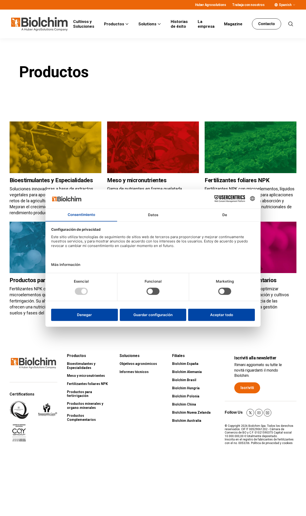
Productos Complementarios (81, 418)
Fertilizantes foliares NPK (237, 180)
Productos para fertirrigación (79, 394)
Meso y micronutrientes (136, 180)
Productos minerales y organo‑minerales (85, 406)
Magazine (233, 24)
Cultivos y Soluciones (83, 24)
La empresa (206, 24)
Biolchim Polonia (185, 396)
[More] (294, 4)
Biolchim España (185, 364)
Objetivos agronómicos (138, 364)
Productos (114, 24)
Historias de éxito (179, 24)
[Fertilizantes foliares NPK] (250, 147)
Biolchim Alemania (187, 372)
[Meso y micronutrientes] (153, 147)
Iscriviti (247, 387)
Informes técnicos (134, 372)
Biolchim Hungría (186, 388)
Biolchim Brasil (184, 380)
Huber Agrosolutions (210, 5)
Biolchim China (184, 404)
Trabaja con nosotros (248, 5)
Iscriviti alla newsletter (255, 357)
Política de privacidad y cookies (272, 443)
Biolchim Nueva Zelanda (191, 412)
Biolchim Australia (186, 421)
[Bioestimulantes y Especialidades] (55, 147)
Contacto (266, 24)
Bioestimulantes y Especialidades (51, 180)
